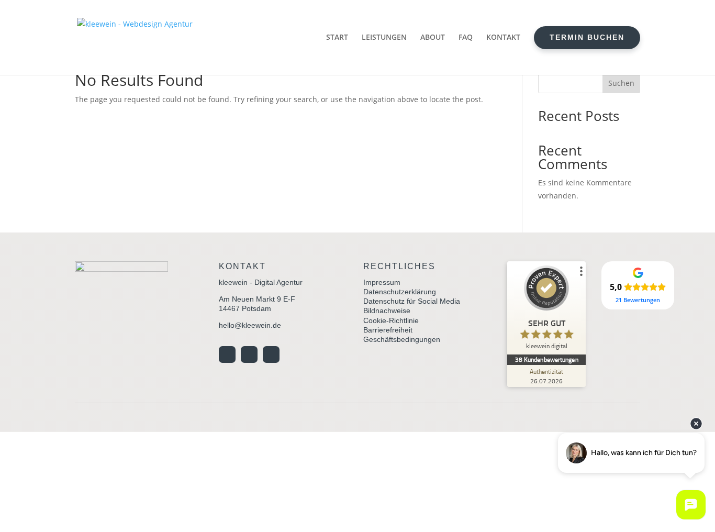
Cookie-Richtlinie (391, 320)
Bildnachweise (386, 310)
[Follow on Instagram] (249, 354)
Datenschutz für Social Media (411, 301)
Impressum (381, 282)
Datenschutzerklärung (399, 291)
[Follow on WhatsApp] (271, 354)
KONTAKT (503, 37)
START (337, 37)
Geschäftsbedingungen (401, 339)
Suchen (621, 83)
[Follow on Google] (227, 354)
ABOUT (432, 37)
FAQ (466, 37)
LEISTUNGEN (384, 37)
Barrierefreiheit (387, 330)
